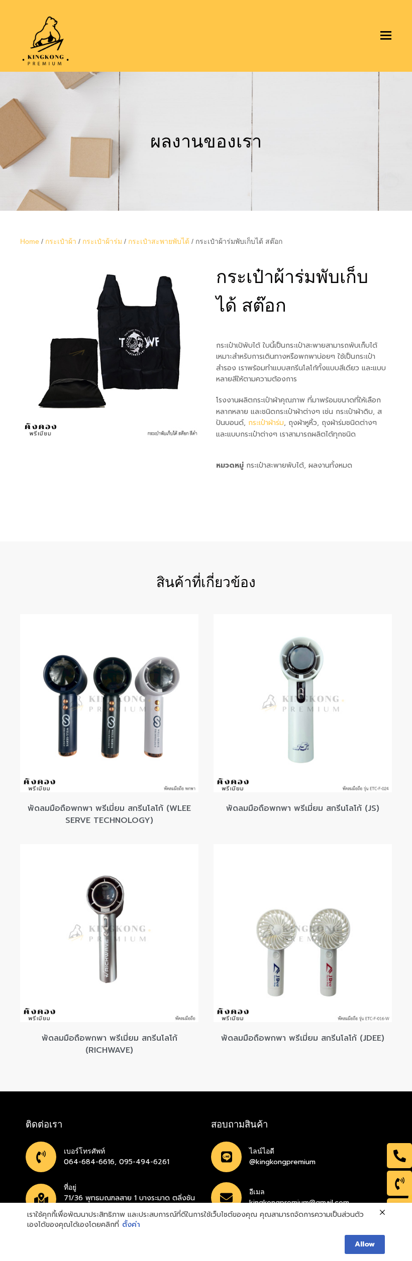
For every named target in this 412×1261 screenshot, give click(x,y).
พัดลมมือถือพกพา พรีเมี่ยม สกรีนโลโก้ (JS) (302, 808)
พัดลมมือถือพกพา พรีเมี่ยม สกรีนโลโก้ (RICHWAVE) (109, 1044)
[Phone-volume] (399, 1183)
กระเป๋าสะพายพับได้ (158, 241)
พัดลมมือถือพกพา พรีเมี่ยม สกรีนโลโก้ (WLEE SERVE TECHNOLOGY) (109, 814)
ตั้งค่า (131, 1225)
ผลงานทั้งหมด (330, 465)
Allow (365, 1244)
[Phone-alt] (399, 1155)
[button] (385, 35)
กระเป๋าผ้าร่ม (102, 241)
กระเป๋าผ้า (60, 241)
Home (29, 241)
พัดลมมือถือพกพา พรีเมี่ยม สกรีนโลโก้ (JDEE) (302, 1038)
